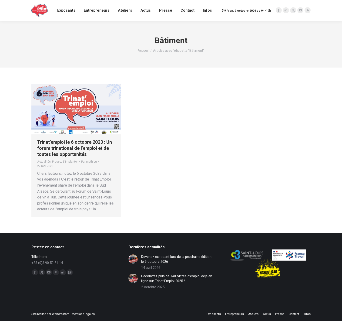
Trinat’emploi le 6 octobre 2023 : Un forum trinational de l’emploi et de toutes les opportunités (74, 148)
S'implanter (70, 161)
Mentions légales (83, 314)
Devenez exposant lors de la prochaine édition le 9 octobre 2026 (176, 259)
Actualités (44, 161)
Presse (56, 161)
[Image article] (133, 259)
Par (89, 161)
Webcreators (60, 314)
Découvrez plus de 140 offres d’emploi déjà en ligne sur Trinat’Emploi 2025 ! (176, 278)
